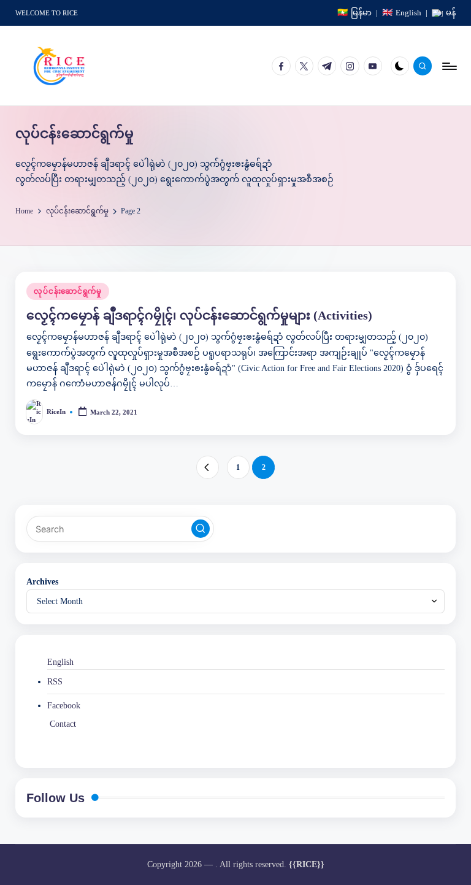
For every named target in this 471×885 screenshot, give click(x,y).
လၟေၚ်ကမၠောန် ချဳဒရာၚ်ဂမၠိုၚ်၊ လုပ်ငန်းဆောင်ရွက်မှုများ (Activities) (199, 315)
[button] (207, 467)
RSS (55, 681)
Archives (42, 581)
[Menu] (448, 65)
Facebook (63, 705)
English (60, 662)
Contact (63, 724)
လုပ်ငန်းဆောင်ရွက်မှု (67, 291)
